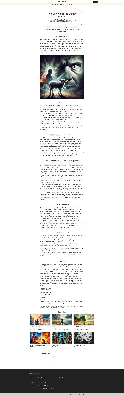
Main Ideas (57, 27)
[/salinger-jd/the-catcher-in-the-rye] (84, 322)
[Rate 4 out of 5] (74, 35)
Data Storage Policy (43, 382)
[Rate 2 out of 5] (68, 35)
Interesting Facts (65, 27)
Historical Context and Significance (71, 29)
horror (59, 303)
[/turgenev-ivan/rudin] (62, 322)
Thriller (81, 11)
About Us (31, 382)
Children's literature (63, 348)
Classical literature (63, 329)
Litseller (62, 1)
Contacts (31, 385)
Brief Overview (50, 27)
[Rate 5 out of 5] (77, 35)
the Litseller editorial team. (59, 20)
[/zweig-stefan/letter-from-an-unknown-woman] (40, 341)
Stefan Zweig (33, 346)
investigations (68, 303)
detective (55, 303)
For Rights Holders (43, 385)
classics (51, 303)
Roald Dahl (54, 346)
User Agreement (42, 377)
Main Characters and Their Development (53, 29)
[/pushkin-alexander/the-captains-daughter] (40, 322)
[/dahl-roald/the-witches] (62, 341)
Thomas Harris (62, 16)
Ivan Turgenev (55, 328)
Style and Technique (78, 301)
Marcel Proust (77, 346)
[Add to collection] (81, 24)
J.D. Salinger (76, 328)
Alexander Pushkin (34, 328)
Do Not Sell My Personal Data (46, 388)
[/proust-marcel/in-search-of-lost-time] (84, 341)
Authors (31, 377)
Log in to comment (47, 357)
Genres (31, 380)
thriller (62, 303)
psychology (46, 303)
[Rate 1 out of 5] (65, 35)
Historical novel (41, 329)
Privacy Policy (41, 380)
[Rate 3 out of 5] (71, 35)
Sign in (95, 1)
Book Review (74, 27)
